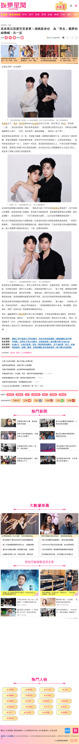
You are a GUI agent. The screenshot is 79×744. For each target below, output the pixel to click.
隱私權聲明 (18, 730)
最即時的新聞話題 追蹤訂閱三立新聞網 (17, 365)
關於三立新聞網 (7, 730)
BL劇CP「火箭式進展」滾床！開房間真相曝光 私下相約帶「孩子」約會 (43, 344)
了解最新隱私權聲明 (62, 740)
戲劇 (56, 14)
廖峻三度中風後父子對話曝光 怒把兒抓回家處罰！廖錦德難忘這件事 (42, 339)
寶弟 (15, 123)
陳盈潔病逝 (15, 14)
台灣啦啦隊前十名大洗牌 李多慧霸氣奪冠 (17, 536)
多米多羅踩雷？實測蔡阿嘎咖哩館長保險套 (57, 549)
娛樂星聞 (4, 25)
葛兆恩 (22, 123)
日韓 (63, 14)
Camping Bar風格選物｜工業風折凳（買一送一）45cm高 (24, 386)
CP (64, 123)
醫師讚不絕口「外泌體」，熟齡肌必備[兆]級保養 (66, 601)
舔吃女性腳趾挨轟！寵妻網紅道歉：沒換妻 (18, 549)
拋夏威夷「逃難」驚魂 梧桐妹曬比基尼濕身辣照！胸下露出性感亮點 (42, 347)
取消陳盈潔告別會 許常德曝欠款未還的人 (57, 554)
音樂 (75, 14)
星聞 (44, 14)
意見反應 (53, 730)
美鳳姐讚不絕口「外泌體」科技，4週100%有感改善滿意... (23, 373)
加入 (36, 400)
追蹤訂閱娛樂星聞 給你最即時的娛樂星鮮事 (18, 369)
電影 (69, 14)
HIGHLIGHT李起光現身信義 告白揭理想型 (58, 545)
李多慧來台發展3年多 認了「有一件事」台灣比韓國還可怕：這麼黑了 (9, 60)
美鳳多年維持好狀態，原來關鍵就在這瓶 (17, 382)
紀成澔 (35, 123)
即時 (25, 14)
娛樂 (9, 25)
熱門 (31, 14)
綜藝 (50, 14)
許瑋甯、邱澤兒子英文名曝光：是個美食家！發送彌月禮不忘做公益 (41, 342)
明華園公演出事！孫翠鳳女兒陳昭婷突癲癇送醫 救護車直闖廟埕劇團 (48, 60)
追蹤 (47, 400)
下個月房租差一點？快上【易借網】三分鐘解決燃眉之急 (27, 601)
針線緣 (4, 14)
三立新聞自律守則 (31, 730)
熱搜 (37, 14)
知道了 (74, 740)
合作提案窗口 (44, 730)
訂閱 (25, 400)
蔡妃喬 (22, 314)
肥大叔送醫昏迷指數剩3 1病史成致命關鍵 (57, 540)
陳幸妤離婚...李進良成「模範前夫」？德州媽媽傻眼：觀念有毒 (58, 593)
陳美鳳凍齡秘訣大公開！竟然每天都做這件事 (18, 378)
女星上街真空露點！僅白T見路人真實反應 (17, 361)
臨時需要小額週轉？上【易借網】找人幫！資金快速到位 (27, 611)
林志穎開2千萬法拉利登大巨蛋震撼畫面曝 (18, 540)
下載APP (16, 400)
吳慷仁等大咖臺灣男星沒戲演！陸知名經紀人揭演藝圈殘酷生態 (19, 593)
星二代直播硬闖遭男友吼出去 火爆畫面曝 (18, 545)
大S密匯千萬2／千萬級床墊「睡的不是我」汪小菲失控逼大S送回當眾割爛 (68, 60)
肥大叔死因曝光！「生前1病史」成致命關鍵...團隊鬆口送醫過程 (66, 611)
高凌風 (5, 123)
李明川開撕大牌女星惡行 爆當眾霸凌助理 (56, 536)
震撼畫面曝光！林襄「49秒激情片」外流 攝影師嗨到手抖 (29, 60)
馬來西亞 (56, 208)
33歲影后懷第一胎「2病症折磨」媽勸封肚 (18, 554)
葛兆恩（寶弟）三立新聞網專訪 (21, 352)
